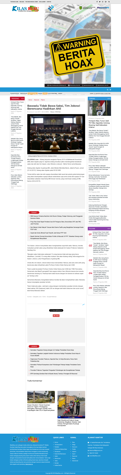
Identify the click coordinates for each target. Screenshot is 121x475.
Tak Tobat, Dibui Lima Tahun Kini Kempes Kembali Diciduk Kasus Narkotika (98, 197)
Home (13, 94)
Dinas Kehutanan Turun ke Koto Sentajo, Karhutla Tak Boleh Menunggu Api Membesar (99, 176)
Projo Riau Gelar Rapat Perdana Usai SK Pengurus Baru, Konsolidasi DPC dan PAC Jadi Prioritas (55, 223)
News (73, 458)
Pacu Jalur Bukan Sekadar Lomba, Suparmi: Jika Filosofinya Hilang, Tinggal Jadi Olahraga (99, 167)
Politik (45, 94)
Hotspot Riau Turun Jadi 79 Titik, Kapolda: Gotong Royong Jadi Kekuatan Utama (17, 105)
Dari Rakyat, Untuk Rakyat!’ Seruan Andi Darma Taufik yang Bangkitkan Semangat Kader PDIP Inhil (57, 228)
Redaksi (22, 1)
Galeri (56, 456)
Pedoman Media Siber (31, 1)
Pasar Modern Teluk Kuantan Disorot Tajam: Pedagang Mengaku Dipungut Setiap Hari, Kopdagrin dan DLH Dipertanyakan (41, 407)
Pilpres (43, 100)
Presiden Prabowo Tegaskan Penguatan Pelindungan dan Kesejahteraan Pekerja (55, 370)
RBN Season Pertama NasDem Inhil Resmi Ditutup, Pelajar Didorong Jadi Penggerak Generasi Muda (56, 217)
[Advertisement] (56, 196)
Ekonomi (36, 94)
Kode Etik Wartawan (60, 454)
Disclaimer (42, 1)
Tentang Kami (14, 1)
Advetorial (89, 94)
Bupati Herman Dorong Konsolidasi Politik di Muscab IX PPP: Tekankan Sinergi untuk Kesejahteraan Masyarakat (56, 237)
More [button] (99, 94)
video (56, 460)
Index (22, 98)
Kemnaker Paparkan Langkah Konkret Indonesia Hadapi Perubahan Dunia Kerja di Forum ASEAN (55, 354)
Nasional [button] (69, 94)
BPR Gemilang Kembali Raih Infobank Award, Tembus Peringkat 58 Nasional (53, 374)
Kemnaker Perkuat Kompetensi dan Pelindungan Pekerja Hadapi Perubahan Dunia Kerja (55, 366)
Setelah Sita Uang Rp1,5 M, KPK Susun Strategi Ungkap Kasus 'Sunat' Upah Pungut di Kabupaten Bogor (100, 261)
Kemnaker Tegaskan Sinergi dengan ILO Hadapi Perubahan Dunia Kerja (52, 350)
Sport (60, 94)
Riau (73, 442)
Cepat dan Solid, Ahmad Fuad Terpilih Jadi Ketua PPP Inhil (48, 233)
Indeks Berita (58, 465)
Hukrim (53, 94)
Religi (28, 94)
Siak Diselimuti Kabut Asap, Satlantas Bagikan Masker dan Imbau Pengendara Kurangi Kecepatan (69, 422)
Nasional (36, 100)
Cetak (57, 315)
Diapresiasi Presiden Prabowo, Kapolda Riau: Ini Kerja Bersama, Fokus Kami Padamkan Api (53, 360)
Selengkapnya (29, 464)
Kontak (49, 1)
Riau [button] (20, 94)
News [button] (79, 94)
